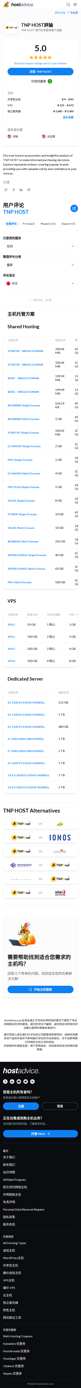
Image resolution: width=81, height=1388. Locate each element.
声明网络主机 (12, 1194)
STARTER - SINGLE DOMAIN (25, 351)
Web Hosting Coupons (18, 1336)
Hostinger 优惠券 (14, 1358)
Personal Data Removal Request (23, 1209)
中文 (15, 283)
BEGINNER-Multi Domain (23, 419)
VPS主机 (9, 1280)
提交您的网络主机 (15, 1187)
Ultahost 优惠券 (13, 1366)
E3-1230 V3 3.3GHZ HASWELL (26, 702)
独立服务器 (10, 1302)
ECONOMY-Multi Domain (24, 473)
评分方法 (60, 12)
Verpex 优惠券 (12, 1373)
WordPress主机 (13, 1258)
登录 (60, 1106)
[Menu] (75, 4)
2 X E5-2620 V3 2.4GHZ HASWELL (28, 775)
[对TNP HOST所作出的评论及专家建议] (6, 190)
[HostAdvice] (18, 4)
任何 (10, 246)
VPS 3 (11, 648)
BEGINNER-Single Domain (24, 405)
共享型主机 (10, 1265)
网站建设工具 (12, 1317)
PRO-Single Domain (20, 459)
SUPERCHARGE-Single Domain (27, 555)
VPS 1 (11, 624)
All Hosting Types (14, 1243)
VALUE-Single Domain (21, 500)
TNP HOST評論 (37, 25)
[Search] (68, 4)
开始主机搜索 (43, 989)
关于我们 (9, 1157)
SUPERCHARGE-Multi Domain (26, 568)
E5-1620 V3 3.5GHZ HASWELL (26, 763)
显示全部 (68, 117)
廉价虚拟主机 (12, 1272)
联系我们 (9, 1164)
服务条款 (9, 1224)
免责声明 (9, 1202)
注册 (21, 1106)
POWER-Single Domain (22, 514)
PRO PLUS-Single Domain (23, 487)
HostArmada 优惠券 (16, 1351)
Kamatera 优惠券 (14, 1343)
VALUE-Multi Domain (21, 527)
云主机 (7, 1295)
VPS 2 (11, 636)
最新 (10, 265)
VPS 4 (11, 661)
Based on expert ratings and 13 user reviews (40, 63)
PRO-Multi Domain (20, 582)
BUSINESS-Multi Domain (23, 541)
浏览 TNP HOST (41, 71)
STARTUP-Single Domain (23, 432)
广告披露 (72, 12)
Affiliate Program (14, 1179)
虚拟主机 (9, 1250)
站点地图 (9, 1172)
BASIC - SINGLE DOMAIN (23, 378)
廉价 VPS (9, 1287)
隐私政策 (9, 1217)
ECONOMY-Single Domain (24, 446)
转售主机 (9, 1310)
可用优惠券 (41, 81)
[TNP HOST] (11, 27)
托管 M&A (38, 1133)
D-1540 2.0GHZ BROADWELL (26, 738)
